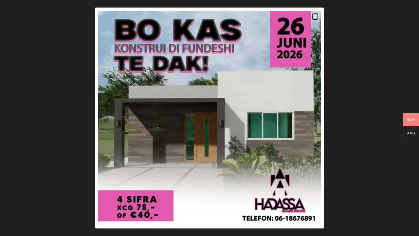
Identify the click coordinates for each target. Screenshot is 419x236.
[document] (209, 118)
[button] (315, 16)
